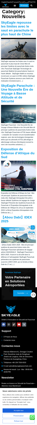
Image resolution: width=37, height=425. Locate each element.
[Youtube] (19, 324)
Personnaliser (18, 416)
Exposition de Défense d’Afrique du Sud (18, 153)
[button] (15, 5)
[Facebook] (4, 324)
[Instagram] (9, 324)
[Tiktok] (14, 324)
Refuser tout (18, 421)
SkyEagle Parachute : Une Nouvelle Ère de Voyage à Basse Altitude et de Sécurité (18, 93)
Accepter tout (18, 410)
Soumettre (20, 293)
